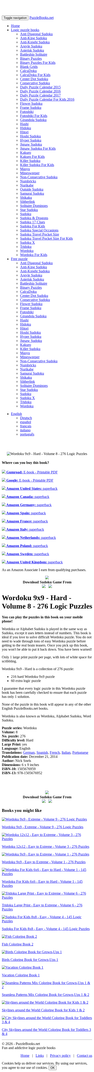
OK (52, 1068)
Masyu (25, 169)
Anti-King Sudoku (33, 38)
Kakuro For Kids (32, 157)
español (25, 422)
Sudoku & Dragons (34, 218)
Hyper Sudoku (30, 140)
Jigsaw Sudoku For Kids (38, 148)
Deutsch (26, 418)
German (29, 752)
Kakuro (25, 152)
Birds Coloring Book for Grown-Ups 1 (30, 960)
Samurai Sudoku (32, 193)
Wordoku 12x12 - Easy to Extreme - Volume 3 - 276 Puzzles (45, 846)
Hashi (24, 124)
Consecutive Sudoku (35, 83)
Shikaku (26, 197)
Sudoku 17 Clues (32, 222)
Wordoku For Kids (33, 255)
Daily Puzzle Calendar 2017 (40, 95)
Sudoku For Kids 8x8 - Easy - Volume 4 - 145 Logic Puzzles (46, 929)
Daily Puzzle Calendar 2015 (40, 87)
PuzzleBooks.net (41, 18)
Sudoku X (27, 242)
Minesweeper (29, 173)
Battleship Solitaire (33, 54)
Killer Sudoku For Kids (37, 165)
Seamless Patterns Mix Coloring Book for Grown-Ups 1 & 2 (45, 995)
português (27, 434)
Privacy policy (60, 1055)
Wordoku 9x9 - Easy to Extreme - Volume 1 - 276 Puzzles (44, 862)
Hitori (24, 132)
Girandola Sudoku (33, 120)
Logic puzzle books (25, 30)
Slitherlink (27, 202)
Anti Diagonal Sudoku (36, 34)
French (55, 752)
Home (15, 26)
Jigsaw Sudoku (31, 144)
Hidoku (25, 128)
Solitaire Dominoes (34, 206)
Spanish (42, 752)
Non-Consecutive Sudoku (38, 177)
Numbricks (28, 181)
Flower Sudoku (31, 103)
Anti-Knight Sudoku (35, 42)
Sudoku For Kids (32, 226)
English (16, 414)
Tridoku (25, 247)
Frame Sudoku (30, 107)
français (25, 426)
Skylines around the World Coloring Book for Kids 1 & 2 (43, 1010)
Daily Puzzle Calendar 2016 (40, 91)
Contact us (84, 1055)
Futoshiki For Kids (33, 116)
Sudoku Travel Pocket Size (39, 234)
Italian (66, 752)
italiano (25, 430)
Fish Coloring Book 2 (17, 944)
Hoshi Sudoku (30, 136)
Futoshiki (27, 112)
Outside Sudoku (31, 189)
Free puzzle (19, 259)
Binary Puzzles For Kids (37, 63)
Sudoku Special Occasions (39, 230)
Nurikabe (27, 185)
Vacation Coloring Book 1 (21, 975)
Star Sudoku (29, 210)
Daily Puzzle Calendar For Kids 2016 (47, 99)
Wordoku (27, 251)
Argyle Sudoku (31, 46)
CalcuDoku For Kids (35, 75)
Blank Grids (29, 67)
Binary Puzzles (31, 58)
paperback (31, 488)
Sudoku (25, 214)
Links (40, 1055)
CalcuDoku (28, 71)
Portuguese (80, 752)
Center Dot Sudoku (34, 79)
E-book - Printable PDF (31, 472)
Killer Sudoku (30, 161)
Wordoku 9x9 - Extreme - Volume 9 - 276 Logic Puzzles (42, 827)
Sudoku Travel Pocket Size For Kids (46, 238)
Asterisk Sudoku (32, 50)
